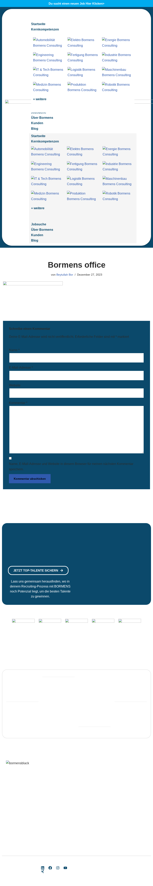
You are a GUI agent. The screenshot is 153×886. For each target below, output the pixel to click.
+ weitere (39, 99)
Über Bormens (42, 229)
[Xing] (42, 871)
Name (14, 350)
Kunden (37, 235)
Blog (34, 240)
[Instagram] (58, 868)
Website (15, 385)
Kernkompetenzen (45, 141)
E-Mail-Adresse (21, 367)
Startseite (38, 136)
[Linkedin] (42, 868)
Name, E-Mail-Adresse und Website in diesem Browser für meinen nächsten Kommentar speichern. (71, 466)
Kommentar (18, 403)
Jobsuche (38, 224)
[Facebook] (50, 868)
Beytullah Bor (64, 274)
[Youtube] (65, 868)
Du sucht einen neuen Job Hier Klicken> (76, 3)
